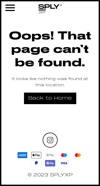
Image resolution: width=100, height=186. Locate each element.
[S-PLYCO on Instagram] (50, 140)
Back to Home (50, 98)
